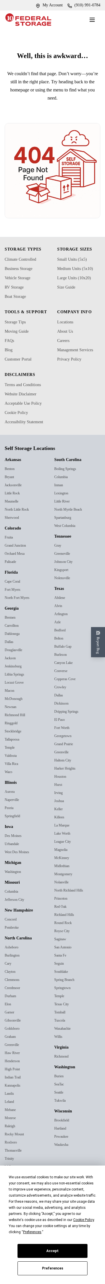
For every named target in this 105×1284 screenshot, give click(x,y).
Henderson (13, 1097)
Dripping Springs (68, 747)
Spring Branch (66, 1015)
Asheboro (13, 983)
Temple (11, 783)
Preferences (52, 1268)
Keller (58, 845)
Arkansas (15, 495)
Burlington (14, 991)
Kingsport (62, 606)
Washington (15, 907)
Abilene (60, 633)
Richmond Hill (17, 751)
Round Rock (64, 959)
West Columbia (67, 561)
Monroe (11, 1154)
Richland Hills (65, 950)
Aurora (11, 827)
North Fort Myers (19, 633)
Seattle (60, 1128)
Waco (9, 808)
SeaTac (60, 1120)
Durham (12, 1032)
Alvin (58, 642)
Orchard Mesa (16, 589)
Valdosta (12, 791)
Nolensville (63, 614)
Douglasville (15, 686)
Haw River (13, 1089)
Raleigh (11, 1162)
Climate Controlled (24, 267)
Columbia (13, 927)
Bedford (60, 666)
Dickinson (62, 739)
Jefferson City (16, 935)
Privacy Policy (71, 374)
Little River (63, 537)
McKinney (62, 894)
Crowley (61, 723)
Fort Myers (13, 625)
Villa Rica (12, 799)
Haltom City (64, 796)
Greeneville (63, 589)
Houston (61, 812)
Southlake (62, 1007)
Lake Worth (64, 869)
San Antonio (64, 983)
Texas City (62, 1040)
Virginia (62, 1083)
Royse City (63, 967)
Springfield (14, 852)
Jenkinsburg (15, 702)
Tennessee (66, 572)
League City (64, 877)
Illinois (12, 818)
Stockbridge (15, 767)
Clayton (11, 1007)
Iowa (10, 862)
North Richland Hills (71, 926)
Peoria (10, 844)
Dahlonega (14, 669)
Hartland (61, 1164)
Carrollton (13, 661)
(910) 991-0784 (85, 5)
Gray (58, 581)
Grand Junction (18, 581)
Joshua (60, 837)
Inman (60, 521)
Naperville (13, 835)
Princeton (62, 934)
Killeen (59, 853)
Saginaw (61, 975)
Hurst (59, 820)
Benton (11, 505)
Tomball (61, 1048)
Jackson (11, 694)
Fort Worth (63, 763)
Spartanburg (65, 553)
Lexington (62, 529)
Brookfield (62, 1156)
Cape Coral (14, 617)
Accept (52, 1251)
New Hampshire (22, 946)
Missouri (14, 918)
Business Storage (22, 276)
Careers (65, 348)
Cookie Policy (18, 441)
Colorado (14, 564)
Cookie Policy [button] (83, 1220)
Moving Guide (19, 345)
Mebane (11, 1145)
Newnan (12, 743)
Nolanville (62, 918)
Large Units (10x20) (77, 286)
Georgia (13, 644)
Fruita (10, 573)
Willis (58, 1072)
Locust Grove (16, 718)
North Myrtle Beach (70, 545)
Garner (11, 1048)
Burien (60, 1112)
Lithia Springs (16, 710)
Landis (10, 1129)
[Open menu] (93, 20)
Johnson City (65, 597)
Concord (12, 955)
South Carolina (70, 495)
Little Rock (13, 529)
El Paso (60, 755)
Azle (58, 658)
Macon (10, 726)
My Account (45, 5)
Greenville (13, 1080)
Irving (59, 828)
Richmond (63, 1092)
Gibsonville (14, 1056)
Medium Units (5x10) (78, 276)
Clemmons (14, 1015)
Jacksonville (14, 521)
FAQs (10, 354)
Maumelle (13, 537)
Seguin (60, 999)
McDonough (15, 734)
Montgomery (65, 910)
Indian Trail (14, 1113)
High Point (14, 1105)
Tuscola (60, 1056)
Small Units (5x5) (73, 267)
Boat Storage (18, 304)
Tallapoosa (13, 775)
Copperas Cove (67, 715)
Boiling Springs (67, 505)
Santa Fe (61, 991)
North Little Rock (19, 545)
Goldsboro (13, 1064)
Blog (9, 363)
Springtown (64, 1024)
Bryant (11, 513)
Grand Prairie (65, 780)
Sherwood (13, 553)
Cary (9, 999)
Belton (59, 674)
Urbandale (13, 880)
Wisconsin (65, 1147)
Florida (12, 608)
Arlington (62, 650)
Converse (62, 707)
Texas (60, 624)
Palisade (11, 597)
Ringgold (12, 759)
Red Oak (61, 942)
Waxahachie (64, 1064)
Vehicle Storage (20, 286)
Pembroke (13, 963)
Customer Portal (21, 373)
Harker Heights (66, 804)
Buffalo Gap (64, 682)
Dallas (10, 678)
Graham (12, 1072)
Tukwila (61, 1136)
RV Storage (16, 295)
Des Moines (14, 871)
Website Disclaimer (24, 416)
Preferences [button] (32, 1232)
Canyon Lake (65, 698)
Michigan (15, 898)
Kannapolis (14, 1121)
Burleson (61, 690)
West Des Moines (18, 888)
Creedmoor (14, 1024)
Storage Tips (17, 335)
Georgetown (65, 772)
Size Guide (68, 295)
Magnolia (62, 885)
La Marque (63, 861)
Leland (10, 1137)
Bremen (11, 653)
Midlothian (63, 902)
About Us (66, 339)
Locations (67, 330)
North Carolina (20, 974)
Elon (8, 1040)
